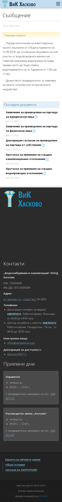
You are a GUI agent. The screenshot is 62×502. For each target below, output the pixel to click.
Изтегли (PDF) (15, 354)
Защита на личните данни (22, 459)
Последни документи (20, 104)
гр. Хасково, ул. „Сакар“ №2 (19, 299)
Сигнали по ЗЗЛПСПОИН (21, 469)
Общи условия (15, 464)
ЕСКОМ (43, 496)
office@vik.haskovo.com (21, 343)
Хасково (30, 199)
